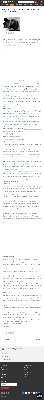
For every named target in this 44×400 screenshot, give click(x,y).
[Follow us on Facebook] (2, 393)
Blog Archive (26, 376)
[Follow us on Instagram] (6, 393)
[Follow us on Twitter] (4, 393)
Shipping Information (28, 372)
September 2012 (4, 13)
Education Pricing (4, 369)
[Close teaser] (36, 392)
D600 (24, 39)
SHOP (3, 4)
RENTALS (7, 4)
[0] (42, 2)
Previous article (6, 339)
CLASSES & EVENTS (18, 4)
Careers (2, 372)
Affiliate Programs (4, 376)
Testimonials (3, 374)
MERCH (40, 4)
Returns (25, 369)
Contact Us (26, 367)
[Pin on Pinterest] (9, 33)
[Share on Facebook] (7, 33)
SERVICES (26, 4)
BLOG (12, 4)
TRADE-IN (31, 4)
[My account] (39, 1)
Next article (38, 339)
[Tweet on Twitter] (11, 33)
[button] (40, 396)
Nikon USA (8, 326)
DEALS (36, 4)
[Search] (35, 2)
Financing (26, 374)
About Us (2, 367)
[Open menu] (1, 1)
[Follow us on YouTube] (8, 393)
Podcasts (2, 377)
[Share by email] (13, 33)
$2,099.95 (37, 83)
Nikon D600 (6, 312)
